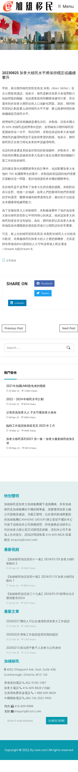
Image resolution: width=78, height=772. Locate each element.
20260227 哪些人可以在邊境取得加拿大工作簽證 (38, 621)
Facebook (46, 283)
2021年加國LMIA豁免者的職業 (26, 386)
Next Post (68, 328)
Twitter (45, 293)
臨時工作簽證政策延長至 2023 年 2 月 (30, 425)
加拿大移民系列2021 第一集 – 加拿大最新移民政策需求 (40, 441)
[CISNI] (29, 6)
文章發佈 (11, 260)
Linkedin (19, 303)
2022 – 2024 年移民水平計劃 (25, 399)
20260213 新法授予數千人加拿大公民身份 (33, 647)
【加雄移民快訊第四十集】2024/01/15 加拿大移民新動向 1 (40, 578)
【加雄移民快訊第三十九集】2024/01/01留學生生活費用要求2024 (40, 596)
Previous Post (14, 328)
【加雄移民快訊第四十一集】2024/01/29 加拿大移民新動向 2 (40, 561)
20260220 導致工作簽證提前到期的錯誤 (32, 634)
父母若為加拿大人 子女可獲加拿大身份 (31, 412)
